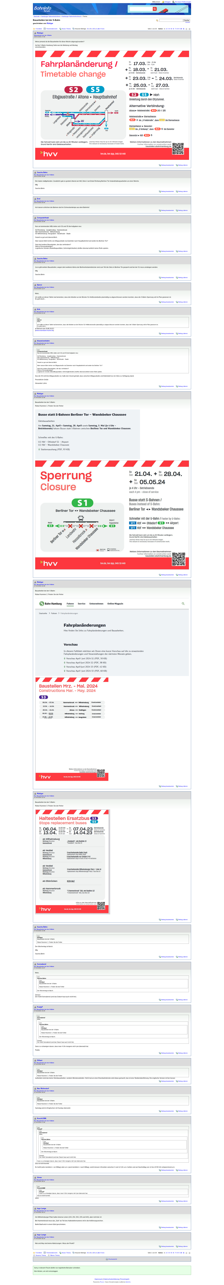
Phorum (102, 1282)
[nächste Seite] (186, 29)
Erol (38, 199)
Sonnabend (41, 964)
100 (93, 29)
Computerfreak (43, 218)
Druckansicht (112, 1259)
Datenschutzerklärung (111, 1279)
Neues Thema (66, 29)
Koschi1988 (41, 1118)
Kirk (38, 309)
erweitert (187, 22)
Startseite (37, 16)
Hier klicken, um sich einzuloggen (46, 1271)
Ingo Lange (41, 1208)
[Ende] (189, 29)
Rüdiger (50, 23)
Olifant (39, 1060)
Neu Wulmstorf (43, 1088)
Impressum (98, 1279)
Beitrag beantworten (167, 165)
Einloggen (167, 2)
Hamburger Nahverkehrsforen (50, 16)
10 (181, 29)
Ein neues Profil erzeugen (183, 2)
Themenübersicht (51, 29)
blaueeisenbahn (43, 341)
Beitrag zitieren (183, 165)
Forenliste (39, 29)
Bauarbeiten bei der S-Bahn (43, 35)
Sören (39, 1177)
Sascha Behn (42, 172)
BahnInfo (128, 1282)
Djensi (39, 285)
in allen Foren (100, 29)
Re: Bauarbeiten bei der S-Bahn (44, 175)
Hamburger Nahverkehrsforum (71, 16)
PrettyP (40, 1007)
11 (183, 29)
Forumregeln (124, 1279)
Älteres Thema (55, 1255)
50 (90, 29)
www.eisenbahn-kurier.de (44, 330)
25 (88, 29)
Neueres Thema (41, 1255)
